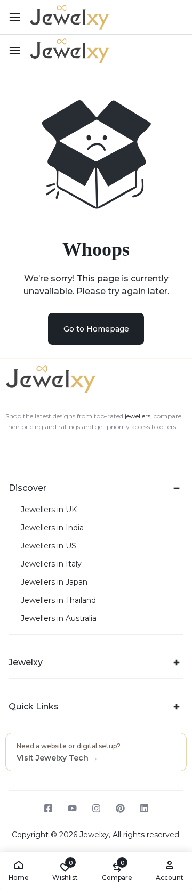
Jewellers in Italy (51, 564)
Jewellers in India (52, 527)
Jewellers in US (48, 546)
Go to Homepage (96, 329)
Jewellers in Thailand (58, 600)
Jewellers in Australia (59, 618)
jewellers (136, 416)
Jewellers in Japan (54, 582)
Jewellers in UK (49, 509)
